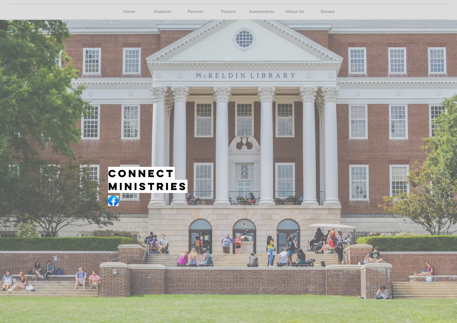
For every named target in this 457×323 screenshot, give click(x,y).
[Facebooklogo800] (113, 201)
